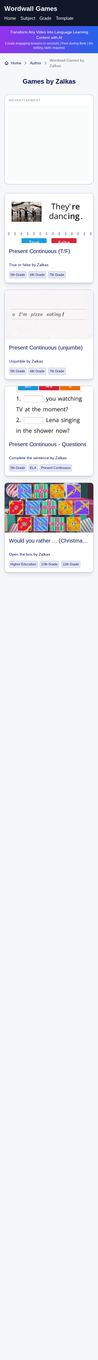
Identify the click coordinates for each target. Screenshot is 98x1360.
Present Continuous (56, 468)
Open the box (20, 554)
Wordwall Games (30, 8)
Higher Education (23, 564)
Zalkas (42, 265)
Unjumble (17, 361)
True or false (20, 265)
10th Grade (49, 564)
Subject (27, 18)
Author (35, 63)
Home (10, 18)
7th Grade (57, 275)
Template (65, 18)
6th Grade (37, 275)
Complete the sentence (29, 458)
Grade (45, 18)
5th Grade (17, 275)
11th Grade (71, 564)
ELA (33, 468)
